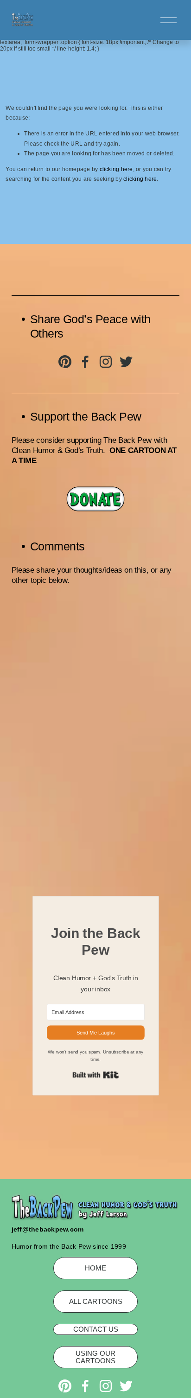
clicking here (116, 169)
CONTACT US (95, 1329)
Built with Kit (95, 1074)
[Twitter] (126, 361)
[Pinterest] (64, 361)
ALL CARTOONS (95, 1301)
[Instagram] (105, 361)
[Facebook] (85, 361)
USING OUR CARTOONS (95, 1357)
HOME (95, 1268)
